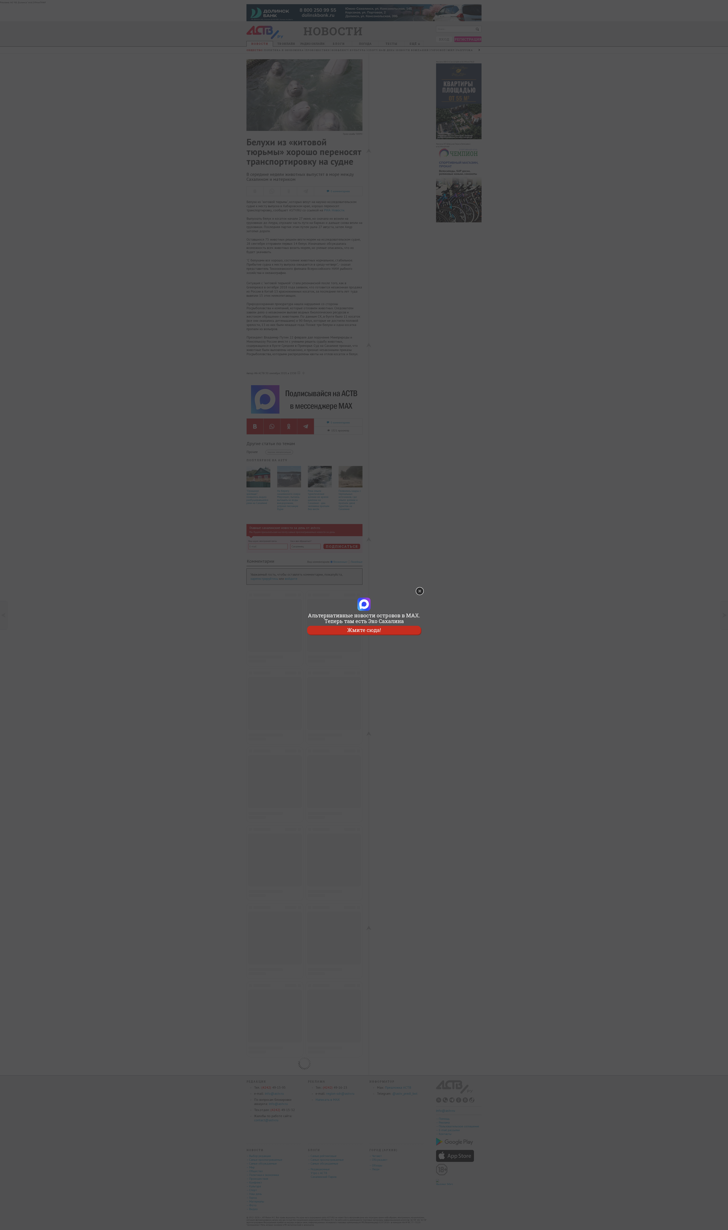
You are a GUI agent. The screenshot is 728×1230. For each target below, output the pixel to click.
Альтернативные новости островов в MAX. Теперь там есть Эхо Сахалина (364, 618)
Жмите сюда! (364, 630)
